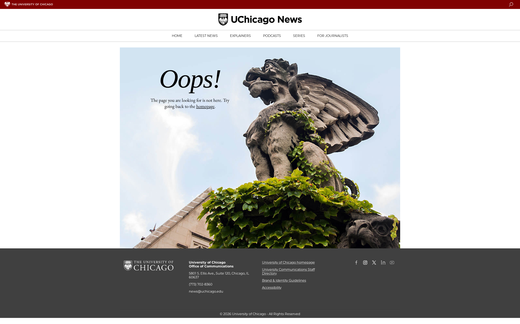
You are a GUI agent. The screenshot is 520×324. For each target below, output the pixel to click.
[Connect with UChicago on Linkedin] (383, 263)
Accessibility (272, 288)
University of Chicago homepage (288, 262)
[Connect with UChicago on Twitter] (374, 263)
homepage (205, 106)
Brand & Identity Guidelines (284, 280)
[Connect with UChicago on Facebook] (357, 263)
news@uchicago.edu (206, 291)
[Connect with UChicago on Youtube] (392, 263)
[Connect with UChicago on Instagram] (365, 263)
